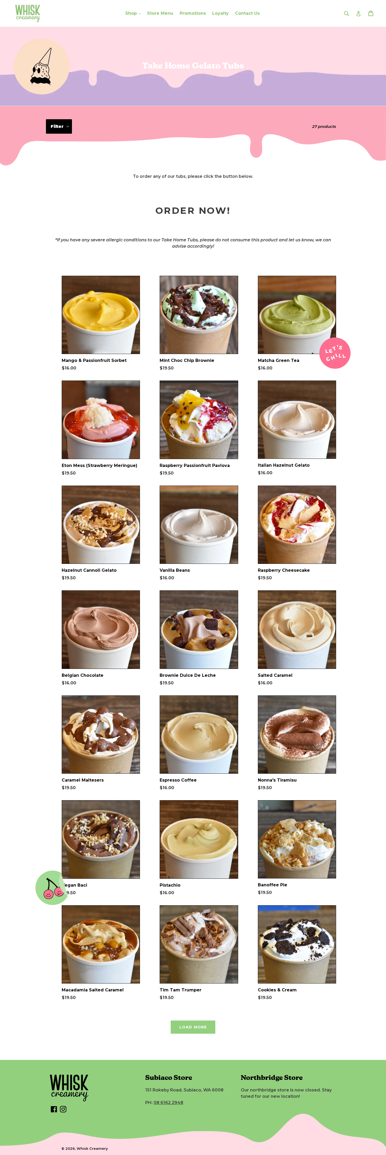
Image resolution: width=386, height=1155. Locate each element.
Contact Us (247, 13)
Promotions (193, 13)
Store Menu (160, 13)
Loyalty (220, 13)
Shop (131, 13)
